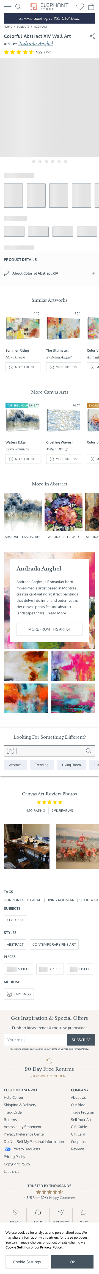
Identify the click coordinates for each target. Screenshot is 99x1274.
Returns (10, 1119)
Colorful (15, 920)
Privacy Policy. (81, 1048)
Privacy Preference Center (24, 1134)
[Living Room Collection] (71, 765)
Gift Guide (79, 1126)
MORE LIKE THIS (25, 367)
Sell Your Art (81, 1119)
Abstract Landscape (23, 537)
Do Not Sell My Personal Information (34, 1141)
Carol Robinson (17, 449)
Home (8, 26)
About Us (78, 1097)
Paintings (22, 994)
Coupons (78, 1141)
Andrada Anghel (35, 44)
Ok (72, 1261)
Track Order (13, 1112)
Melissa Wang (57, 449)
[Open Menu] (7, 6)
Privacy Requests (26, 1148)
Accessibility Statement (23, 1126)
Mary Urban (15, 357)
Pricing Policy (14, 1156)
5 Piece (24, 969)
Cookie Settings (18, 1247)
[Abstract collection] (15, 765)
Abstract (40, 26)
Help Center (13, 1097)
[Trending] (42, 765)
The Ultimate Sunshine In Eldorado (62, 350)
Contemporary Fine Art (54, 944)
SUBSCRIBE (81, 1039)
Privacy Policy (51, 1247)
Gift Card (78, 1134)
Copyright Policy (17, 1164)
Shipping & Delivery (20, 1104)
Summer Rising (17, 350)
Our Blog (78, 1104)
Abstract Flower (63, 537)
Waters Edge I (17, 442)
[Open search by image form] (10, 751)
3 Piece (55, 969)
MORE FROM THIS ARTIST (49, 629)
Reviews (77, 1148)
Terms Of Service (59, 1048)
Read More (57, 613)
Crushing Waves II (60, 442)
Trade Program (83, 1112)
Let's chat (11, 1171)
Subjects (23, 26)
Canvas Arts (56, 392)
